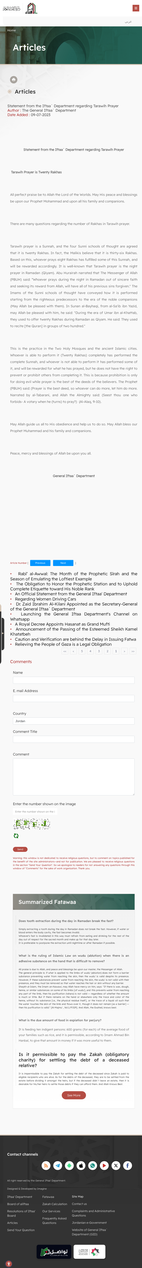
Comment (21, 754)
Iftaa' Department (19, 1197)
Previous (40, 562)
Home (11, 30)
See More (73, 1095)
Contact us (79, 1204)
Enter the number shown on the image (44, 804)
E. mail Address (25, 691)
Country (19, 713)
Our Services (51, 1211)
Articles (12, 1223)
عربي (128, 21)
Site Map (77, 1196)
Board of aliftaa (18, 1204)
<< (64, 651)
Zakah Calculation (54, 1204)
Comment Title (25, 731)
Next (63, 562)
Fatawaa (48, 1197)
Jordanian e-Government (89, 1222)
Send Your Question (21, 1230)
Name (18, 672)
